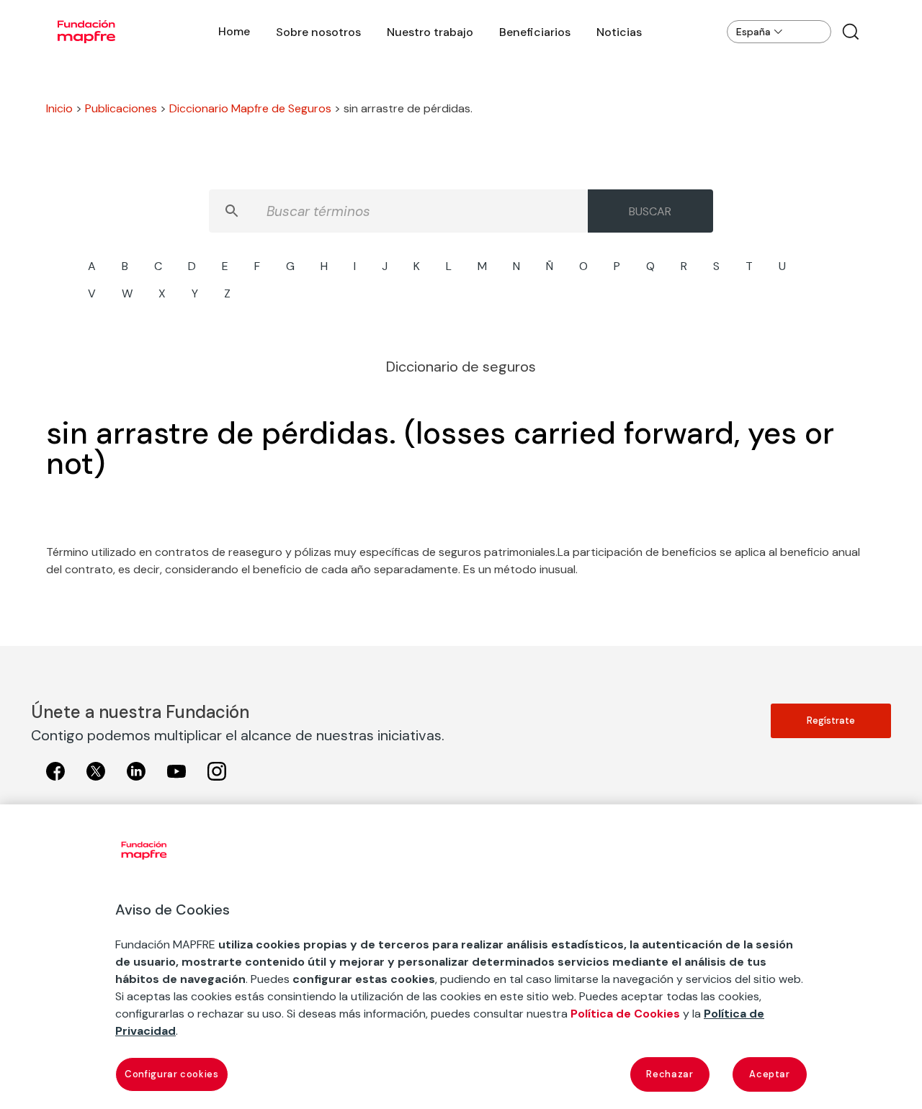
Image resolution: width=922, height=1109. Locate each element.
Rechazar (669, 1074)
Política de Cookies (625, 1013)
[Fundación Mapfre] (86, 31)
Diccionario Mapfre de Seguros (250, 108)
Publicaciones (121, 108)
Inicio (59, 108)
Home (234, 31)
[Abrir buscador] (850, 31)
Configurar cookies (172, 1074)
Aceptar (769, 1074)
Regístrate (831, 720)
